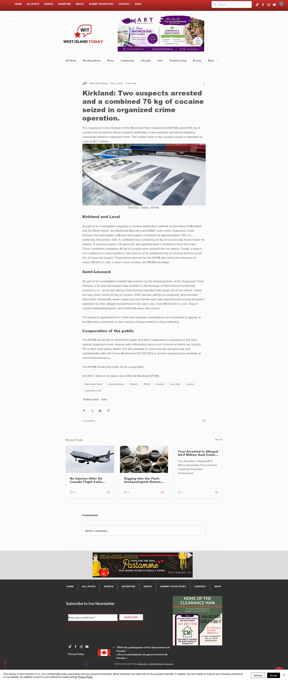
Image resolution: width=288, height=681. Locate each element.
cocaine (190, 384)
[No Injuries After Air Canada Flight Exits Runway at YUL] (90, 459)
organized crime (92, 390)
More (211, 60)
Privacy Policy (85, 676)
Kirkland (134, 384)
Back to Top (5, 667)
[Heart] (86, 664)
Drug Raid (175, 384)
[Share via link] (108, 410)
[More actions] (204, 83)
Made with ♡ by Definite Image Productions (155, 664)
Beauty (197, 60)
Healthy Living (178, 60)
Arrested (159, 384)
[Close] (284, 675)
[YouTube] (274, 5)
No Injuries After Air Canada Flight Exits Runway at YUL (86, 480)
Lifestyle (146, 60)
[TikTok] (257, 5)
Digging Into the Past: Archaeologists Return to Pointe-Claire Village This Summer (143, 480)
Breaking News (92, 60)
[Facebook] (263, 5)
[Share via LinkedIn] (100, 410)
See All (218, 439)
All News (71, 60)
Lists (160, 60)
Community (127, 60)
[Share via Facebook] (84, 410)
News (110, 60)
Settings (258, 675)
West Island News (93, 384)
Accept (273, 675)
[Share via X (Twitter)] (92, 410)
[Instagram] (268, 5)
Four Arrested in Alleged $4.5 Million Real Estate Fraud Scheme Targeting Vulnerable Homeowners (198, 453)
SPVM (147, 384)
